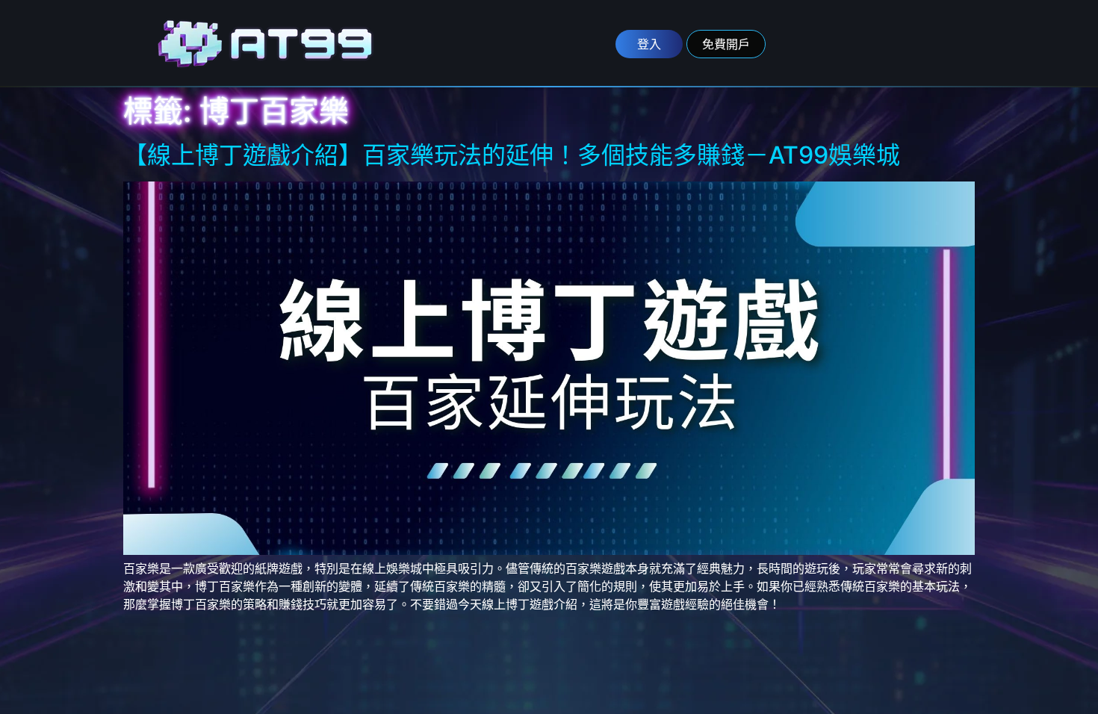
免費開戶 (726, 44)
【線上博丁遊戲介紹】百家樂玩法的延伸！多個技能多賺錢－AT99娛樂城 (511, 155)
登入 (649, 44)
